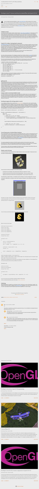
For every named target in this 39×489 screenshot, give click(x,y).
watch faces (15, 297)
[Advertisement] (19, 350)
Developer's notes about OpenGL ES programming (12, 389)
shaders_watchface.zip (21, 279)
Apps (6, 6)
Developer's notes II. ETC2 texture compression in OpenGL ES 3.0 (16, 470)
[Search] (35, 1)
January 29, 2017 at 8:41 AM (13, 317)
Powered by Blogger (20, 486)
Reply (5, 323)
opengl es (11, 297)
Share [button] (36, 297)
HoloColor (19, 103)
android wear (6, 297)
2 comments (6, 439)
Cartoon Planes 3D (5, 429)
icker (22, 103)
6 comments (6, 480)
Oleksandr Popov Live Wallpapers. (11, 1)
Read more (36, 439)
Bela (4, 304)
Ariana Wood (6, 325)
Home (2, 6)
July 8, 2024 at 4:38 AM (12, 325)
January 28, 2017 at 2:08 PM (10, 304)
